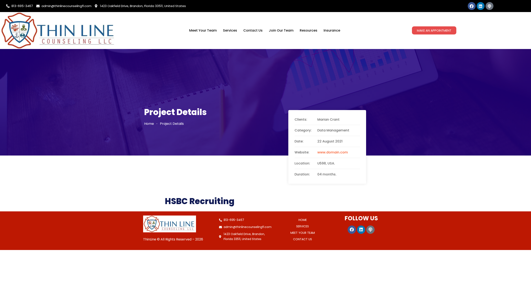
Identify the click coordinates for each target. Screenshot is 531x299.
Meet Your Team (203, 30)
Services (230, 30)
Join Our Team (281, 30)
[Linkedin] (481, 6)
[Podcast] (489, 6)
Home (149, 123)
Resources (308, 30)
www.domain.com (332, 152)
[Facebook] (472, 6)
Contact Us (253, 30)
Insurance (332, 30)
